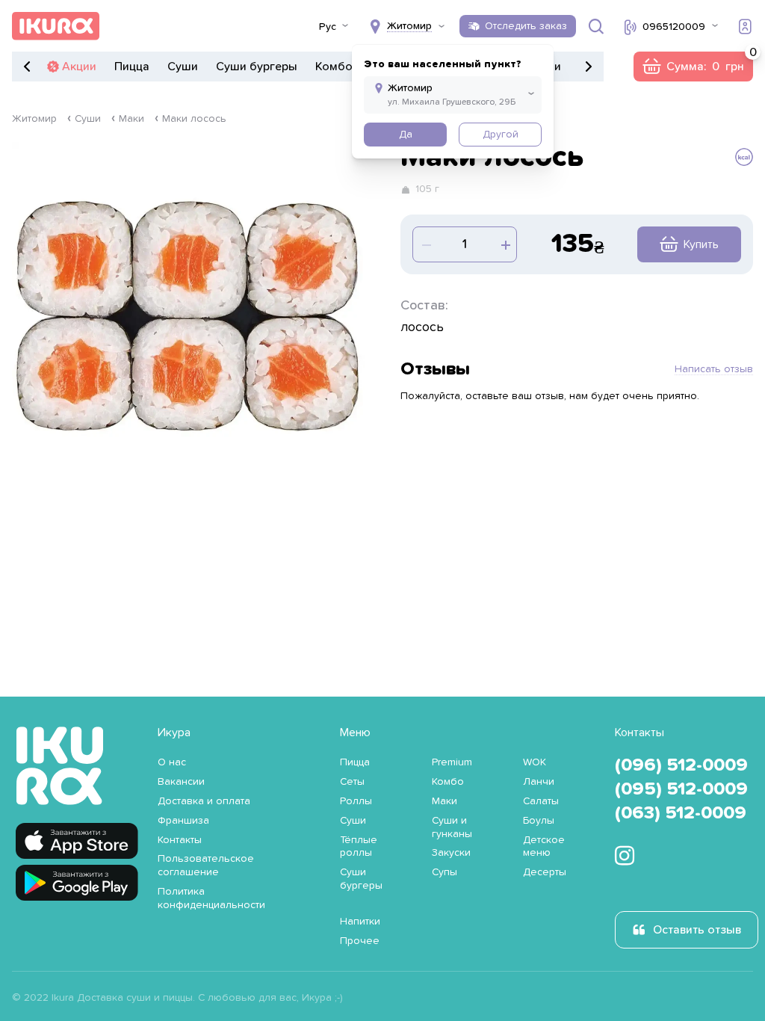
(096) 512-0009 (681, 765)
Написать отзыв (714, 369)
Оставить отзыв (697, 930)
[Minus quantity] (504, 244)
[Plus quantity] (425, 244)
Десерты (544, 872)
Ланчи (538, 782)
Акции (79, 67)
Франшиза (183, 820)
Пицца (131, 67)
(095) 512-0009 (681, 789)
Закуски (451, 853)
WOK (534, 762)
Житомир (34, 119)
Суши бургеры (256, 67)
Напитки (360, 921)
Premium (452, 762)
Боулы (538, 820)
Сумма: (692, 67)
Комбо (334, 67)
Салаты (541, 801)
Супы (444, 872)
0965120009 (673, 27)
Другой (500, 134)
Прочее (360, 941)
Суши (182, 67)
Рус (327, 27)
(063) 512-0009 (680, 813)
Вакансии (181, 782)
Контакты (180, 840)
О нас (172, 762)
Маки (131, 119)
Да (405, 134)
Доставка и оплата (204, 801)
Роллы (356, 801)
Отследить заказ (526, 26)
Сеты (352, 782)
